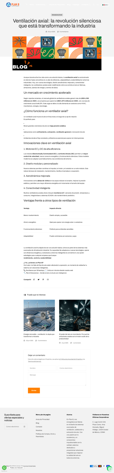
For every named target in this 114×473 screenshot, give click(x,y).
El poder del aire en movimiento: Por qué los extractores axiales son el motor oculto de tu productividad (74, 336)
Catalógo (76, 5)
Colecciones (40, 5)
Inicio (32, 5)
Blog (68, 5)
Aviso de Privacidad (42, 419)
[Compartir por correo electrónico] (48, 279)
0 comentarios (64, 31)
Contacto (84, 5)
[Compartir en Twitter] (38, 279)
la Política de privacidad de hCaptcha (70, 359)
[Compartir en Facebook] (34, 279)
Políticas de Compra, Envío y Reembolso (45, 435)
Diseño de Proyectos (57, 5)
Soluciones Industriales (28, 466)
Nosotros (39, 430)
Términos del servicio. (34, 361)
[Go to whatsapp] (4, 468)
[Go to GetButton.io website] (4, 471)
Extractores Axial (57, 15)
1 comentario (77, 343)
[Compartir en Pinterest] (43, 279)
